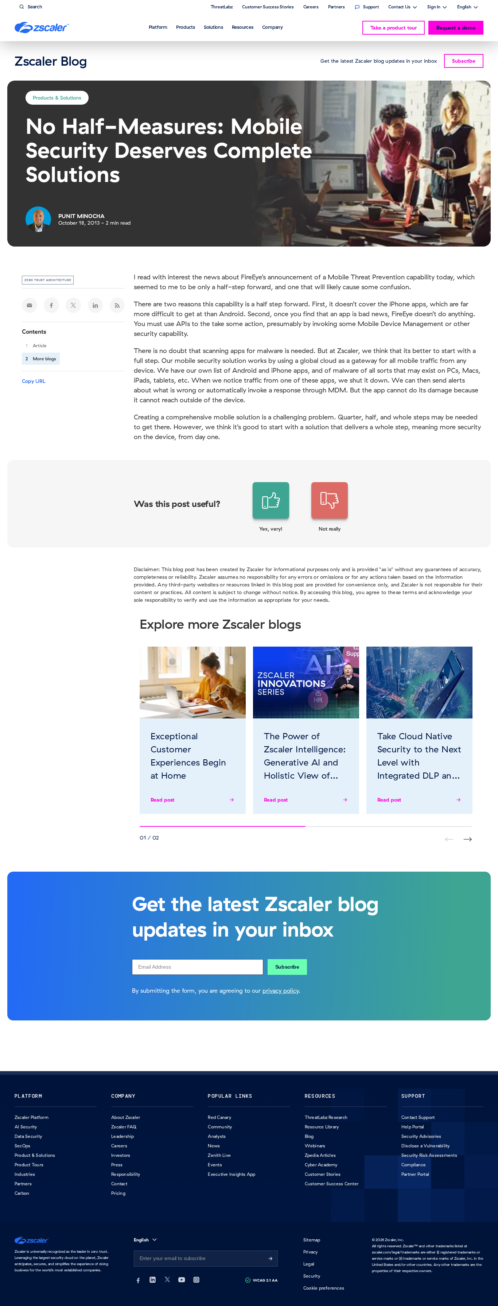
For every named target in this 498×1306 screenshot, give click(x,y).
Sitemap (311, 1240)
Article (40, 345)
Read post (163, 800)
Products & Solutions (57, 97)
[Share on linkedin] (95, 305)
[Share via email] (29, 305)
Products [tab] (185, 27)
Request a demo (455, 27)
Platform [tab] (158, 27)
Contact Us (399, 7)
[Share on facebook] (51, 305)
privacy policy (280, 990)
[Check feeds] (117, 305)
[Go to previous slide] (467, 839)
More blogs (44, 358)
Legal (308, 1264)
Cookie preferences (323, 1288)
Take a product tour (393, 27)
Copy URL (34, 381)
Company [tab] (272, 27)
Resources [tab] (242, 27)
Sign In (433, 7)
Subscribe (287, 967)
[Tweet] (73, 305)
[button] (271, 507)
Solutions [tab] (213, 27)
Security (311, 1276)
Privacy (310, 1252)
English (464, 7)
